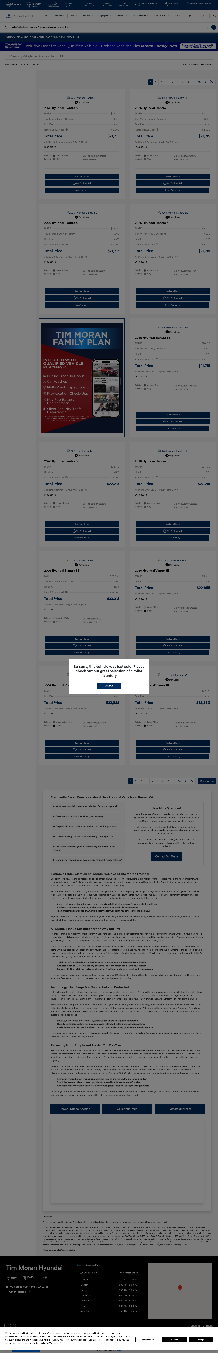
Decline (174, 1340)
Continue (109, 686)
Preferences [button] (55, 1343)
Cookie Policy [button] (115, 1340)
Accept (201, 1340)
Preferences (148, 1340)
